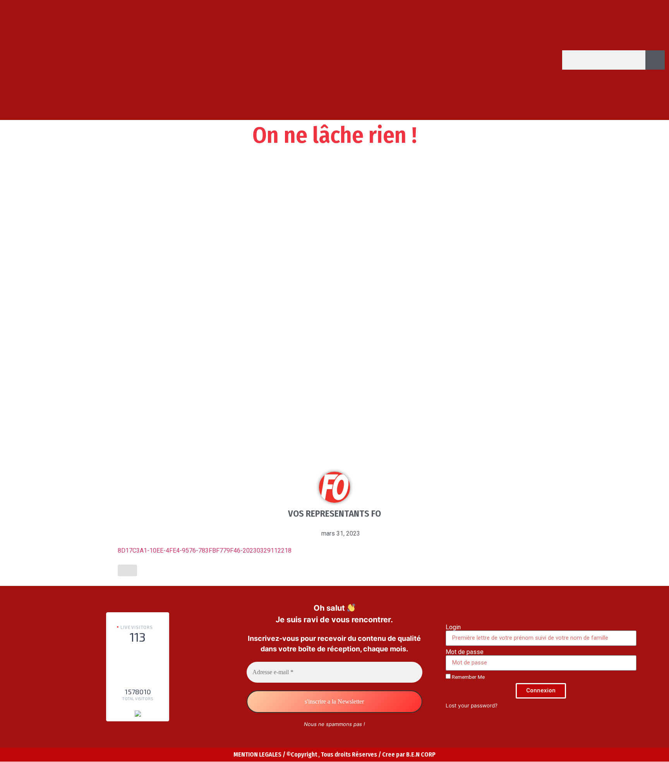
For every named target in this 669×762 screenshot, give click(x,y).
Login (453, 627)
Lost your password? (471, 705)
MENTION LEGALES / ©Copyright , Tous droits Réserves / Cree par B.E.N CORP (334, 754)
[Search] (655, 60)
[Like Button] (127, 570)
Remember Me (468, 677)
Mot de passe (465, 652)
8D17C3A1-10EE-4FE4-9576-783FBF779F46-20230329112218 (205, 550)
